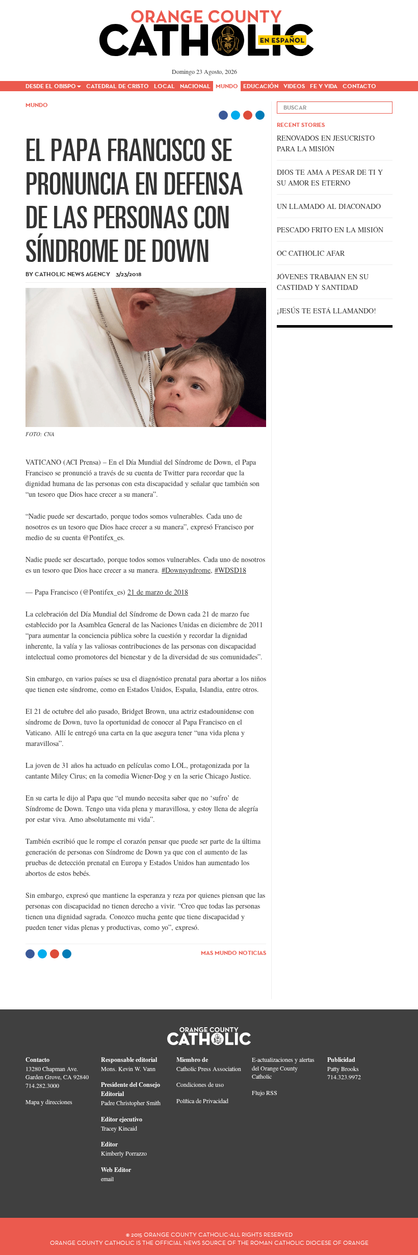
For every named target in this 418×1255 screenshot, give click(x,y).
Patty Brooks (343, 1068)
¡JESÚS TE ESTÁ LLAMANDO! (326, 310)
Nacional (195, 86)
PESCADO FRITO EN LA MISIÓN (330, 229)
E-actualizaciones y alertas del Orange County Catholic (283, 1068)
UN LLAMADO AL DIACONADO (329, 206)
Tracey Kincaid (119, 1128)
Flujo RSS (264, 1092)
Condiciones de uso (200, 1084)
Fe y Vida (323, 86)
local (164, 86)
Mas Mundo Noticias (233, 952)
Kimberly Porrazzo (124, 1153)
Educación (260, 86)
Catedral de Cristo (117, 86)
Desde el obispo (50, 86)
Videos (294, 86)
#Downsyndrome (186, 570)
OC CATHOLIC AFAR (311, 253)
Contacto (359, 86)
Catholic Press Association (208, 1068)
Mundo (227, 86)
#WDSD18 (230, 570)
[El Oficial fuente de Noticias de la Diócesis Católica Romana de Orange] (206, 29)
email (107, 1178)
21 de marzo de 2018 (157, 592)
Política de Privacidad (202, 1101)
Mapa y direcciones (48, 1102)
